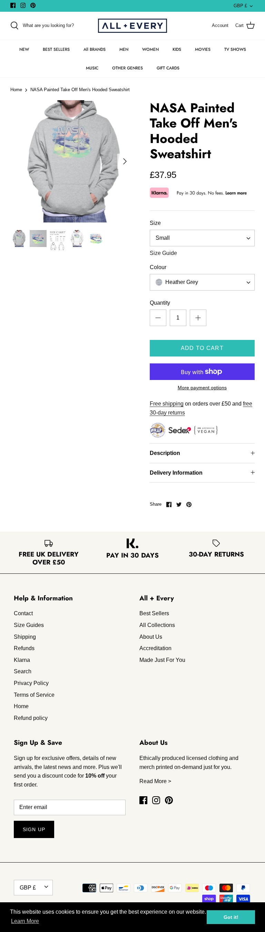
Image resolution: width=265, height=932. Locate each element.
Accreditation (155, 648)
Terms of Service (34, 695)
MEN (123, 49)
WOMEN (150, 49)
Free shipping (167, 404)
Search (22, 671)
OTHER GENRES (127, 68)
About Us (150, 637)
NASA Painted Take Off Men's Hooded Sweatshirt (80, 90)
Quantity (160, 303)
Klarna (22, 660)
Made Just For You (162, 660)
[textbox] (181, 282)
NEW (24, 49)
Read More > (155, 781)
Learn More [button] (25, 921)
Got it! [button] (231, 917)
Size (155, 223)
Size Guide (163, 253)
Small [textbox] (163, 238)
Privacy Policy (31, 683)
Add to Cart (202, 348)
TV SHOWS (235, 49)
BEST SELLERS (56, 49)
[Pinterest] (33, 5)
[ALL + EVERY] (132, 26)
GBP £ (240, 5)
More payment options (202, 387)
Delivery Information (176, 473)
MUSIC (92, 68)
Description (165, 453)
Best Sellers (154, 613)
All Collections (157, 625)
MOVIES (202, 49)
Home (16, 90)
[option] (71, 161)
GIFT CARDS (168, 68)
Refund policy (31, 718)
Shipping (25, 637)
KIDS (177, 49)
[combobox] (202, 238)
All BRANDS (95, 49)
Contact (23, 613)
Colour (158, 267)
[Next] (124, 161)
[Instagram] (23, 5)
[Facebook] (13, 5)
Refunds (24, 648)
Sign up (34, 829)
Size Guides (29, 625)
